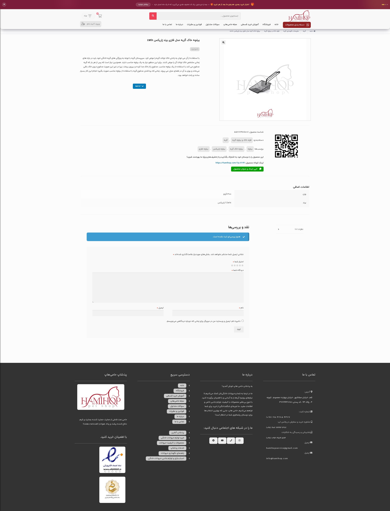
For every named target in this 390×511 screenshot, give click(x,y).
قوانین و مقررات (194, 24)
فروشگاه (266, 24)
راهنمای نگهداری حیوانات (172, 453)
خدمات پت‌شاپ (177, 448)
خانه (276, 24)
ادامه (137, 86)
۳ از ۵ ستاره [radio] (237, 265)
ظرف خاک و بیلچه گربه (271, 31)
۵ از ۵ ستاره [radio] (232, 265)
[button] (223, 42)
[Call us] (231, 440)
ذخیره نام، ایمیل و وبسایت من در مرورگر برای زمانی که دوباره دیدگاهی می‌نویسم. (203, 321)
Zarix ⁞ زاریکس (224, 202)
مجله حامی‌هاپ (230, 24)
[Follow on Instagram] (239, 440)
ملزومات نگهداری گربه (291, 31)
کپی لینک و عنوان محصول (245, 169)
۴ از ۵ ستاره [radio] (235, 265)
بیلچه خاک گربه (236, 149)
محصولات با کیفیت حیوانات (171, 443)
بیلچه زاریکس (219, 149)
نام (241, 308)
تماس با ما (167, 24)
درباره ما (179, 24)
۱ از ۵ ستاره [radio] (242, 265)
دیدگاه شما (238, 270)
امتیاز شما (238, 262)
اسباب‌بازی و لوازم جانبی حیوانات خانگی (166, 458)
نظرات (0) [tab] (299, 229)
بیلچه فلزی (203, 149)
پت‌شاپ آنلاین (177, 432)
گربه (304, 31)
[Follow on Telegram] (213, 440)
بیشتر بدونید (143, 4)
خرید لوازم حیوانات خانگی (172, 438)
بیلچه (250, 149)
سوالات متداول (213, 24)
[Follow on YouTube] (222, 440)
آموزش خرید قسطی (250, 24)
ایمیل (160, 308)
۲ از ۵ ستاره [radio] (240, 265)
